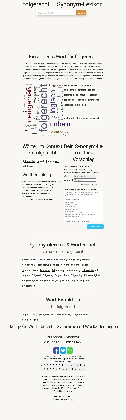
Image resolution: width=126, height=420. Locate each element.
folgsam (84, 280)
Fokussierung (60, 259)
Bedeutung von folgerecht (45, 199)
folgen (56, 264)
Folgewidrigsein (30, 280)
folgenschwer (73, 270)
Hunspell (47, 379)
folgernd (36, 275)
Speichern (95, 226)
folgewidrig (76, 275)
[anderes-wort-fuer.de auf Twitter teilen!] (63, 353)
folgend (65, 264)
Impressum (57, 399)
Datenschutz (68, 399)
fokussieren (45, 259)
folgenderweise (30, 270)
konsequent (52, 161)
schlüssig (28, 166)
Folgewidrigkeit (92, 275)
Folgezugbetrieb (60, 280)
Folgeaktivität (84, 259)
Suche (81, 13)
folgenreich (58, 270)
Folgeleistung (44, 264)
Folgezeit (45, 280)
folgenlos (45, 270)
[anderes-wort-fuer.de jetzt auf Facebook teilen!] (56, 353)
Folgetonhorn (62, 275)
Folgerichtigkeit (90, 270)
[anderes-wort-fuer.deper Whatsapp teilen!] (70, 353)
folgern (26, 275)
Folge (72, 259)
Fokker (25, 259)
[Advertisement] (63, 35)
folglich (74, 280)
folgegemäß (28, 264)
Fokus (34, 259)
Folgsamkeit (28, 285)
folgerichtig (29, 161)
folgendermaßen (79, 264)
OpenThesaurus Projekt (51, 382)
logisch (40, 161)
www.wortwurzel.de (40, 190)
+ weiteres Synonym (88, 184)
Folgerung (48, 275)
